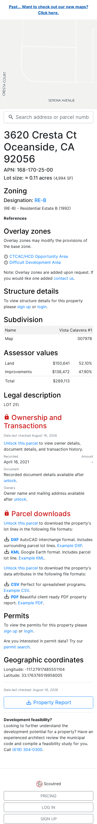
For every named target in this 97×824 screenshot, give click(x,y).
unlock (10, 480)
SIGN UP (49, 818)
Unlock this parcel (21, 443)
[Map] (48, 64)
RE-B (40, 200)
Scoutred (52, 783)
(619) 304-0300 (27, 749)
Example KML (31, 557)
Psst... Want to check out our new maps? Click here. (48, 9)
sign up (24, 306)
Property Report (48, 702)
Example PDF (30, 602)
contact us (64, 278)
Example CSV (16, 590)
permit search (17, 646)
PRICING (48, 795)
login (42, 306)
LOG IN (48, 807)
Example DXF (69, 545)
